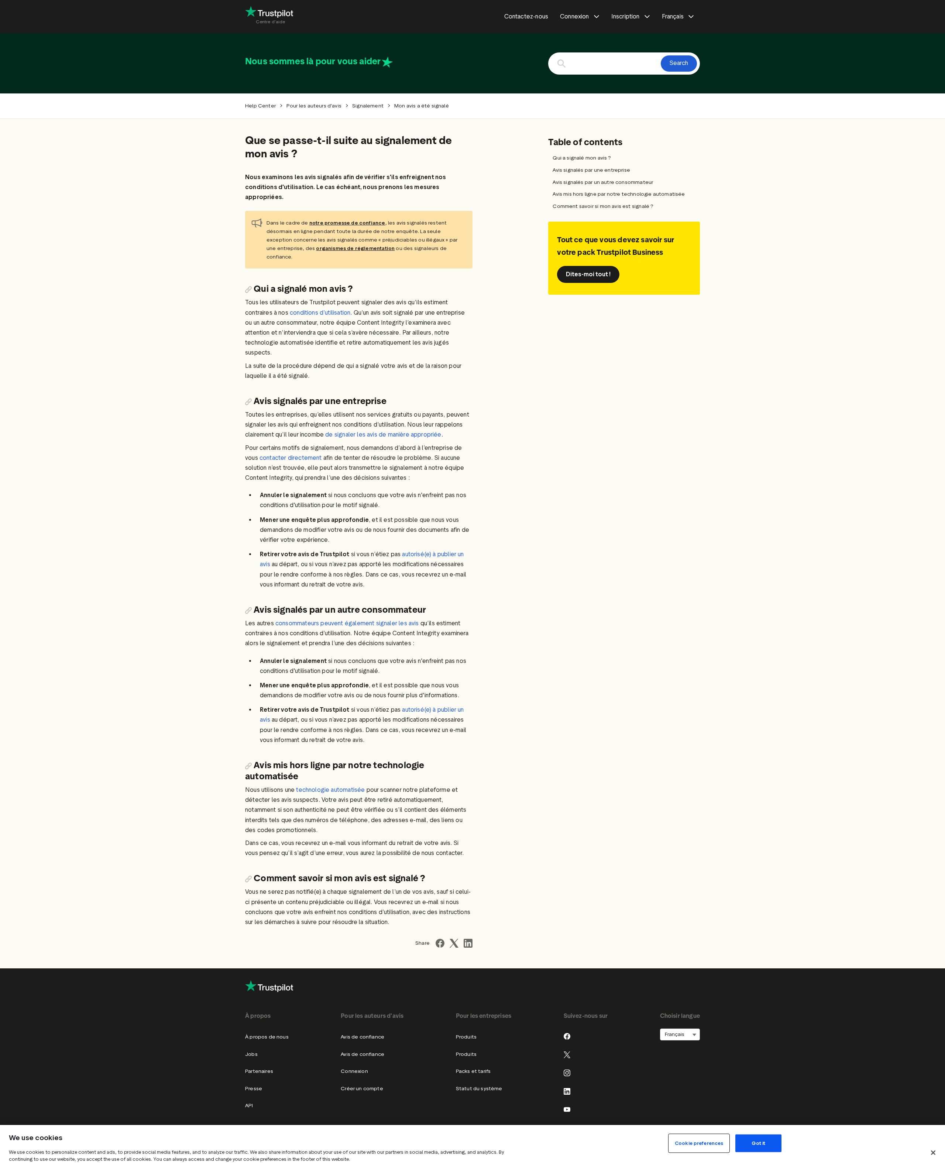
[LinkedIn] (567, 1091)
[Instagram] (567, 1073)
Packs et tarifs (473, 1071)
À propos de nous (267, 1037)
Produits (466, 1037)
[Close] (933, 1153)
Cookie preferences (699, 1143)
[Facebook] (567, 1036)
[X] (567, 1054)
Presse (253, 1088)
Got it (758, 1143)
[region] (472, 1144)
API (249, 1105)
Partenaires (259, 1071)
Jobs (251, 1054)
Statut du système (479, 1088)
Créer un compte (362, 1088)
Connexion (354, 1071)
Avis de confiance (362, 1037)
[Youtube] (567, 1109)
